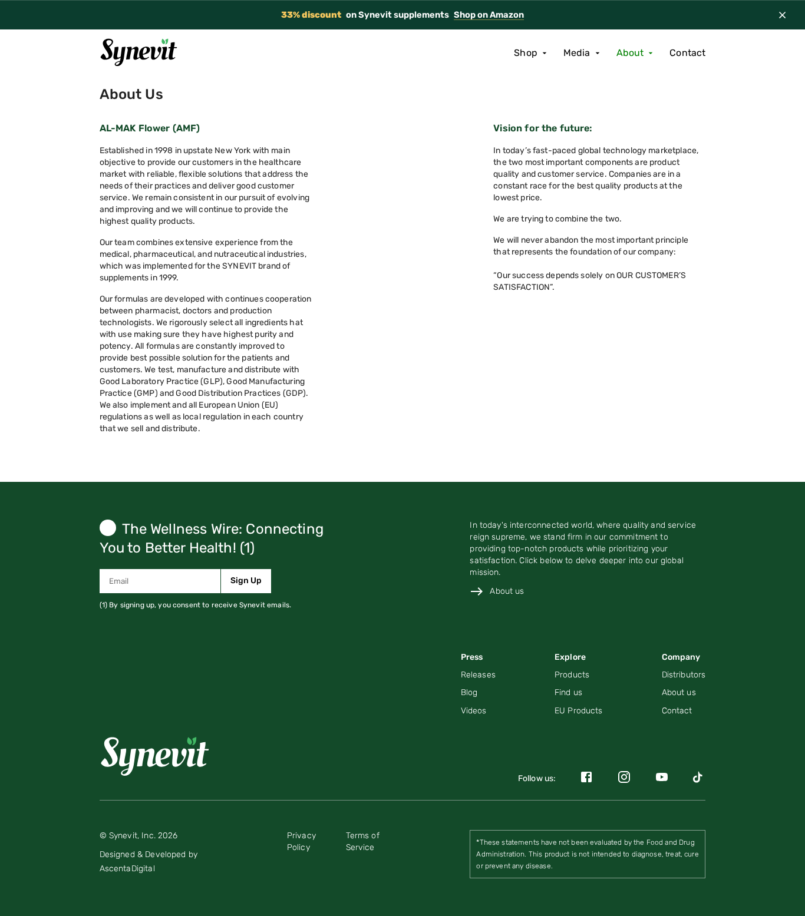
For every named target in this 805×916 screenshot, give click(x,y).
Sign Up (246, 581)
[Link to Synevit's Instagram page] (624, 779)
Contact (687, 52)
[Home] (143, 53)
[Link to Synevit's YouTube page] (662, 779)
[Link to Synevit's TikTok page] (698, 779)
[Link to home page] (160, 754)
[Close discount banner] (782, 14)
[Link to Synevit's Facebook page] (586, 779)
